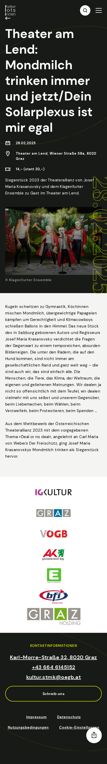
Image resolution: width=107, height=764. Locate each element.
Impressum (36, 717)
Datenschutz (69, 717)
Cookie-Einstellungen (79, 727)
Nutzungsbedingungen (28, 727)
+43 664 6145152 (53, 667)
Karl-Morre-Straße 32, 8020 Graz (53, 657)
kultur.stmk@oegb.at (53, 677)
